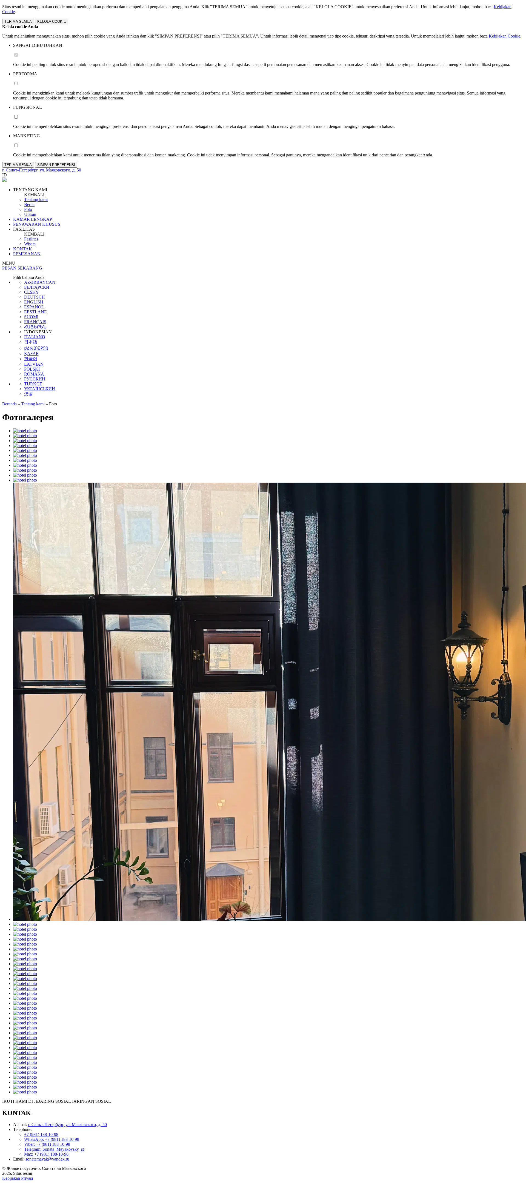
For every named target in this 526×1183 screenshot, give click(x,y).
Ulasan (30, 214)
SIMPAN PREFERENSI (56, 165)
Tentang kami (36, 199)
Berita (29, 204)
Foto (28, 209)
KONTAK (22, 249)
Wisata (30, 244)
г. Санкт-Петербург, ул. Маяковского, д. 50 (67, 1124)
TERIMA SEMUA (18, 21)
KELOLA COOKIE (51, 21)
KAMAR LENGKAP (32, 219)
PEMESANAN (27, 253)
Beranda (10, 404)
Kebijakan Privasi (17, 1178)
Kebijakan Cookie (504, 36)
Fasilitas (31, 239)
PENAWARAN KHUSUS (36, 224)
